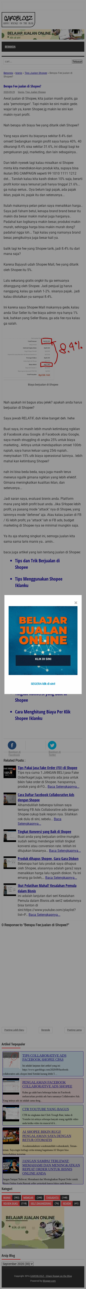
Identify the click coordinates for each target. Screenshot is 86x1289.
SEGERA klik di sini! (43, 683)
